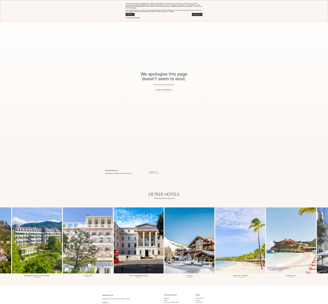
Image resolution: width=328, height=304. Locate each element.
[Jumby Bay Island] (240, 276)
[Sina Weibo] (174, 189)
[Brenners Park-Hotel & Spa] (37, 276)
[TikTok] (153, 189)
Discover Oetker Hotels (171, 302)
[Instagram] (157, 189)
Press (165, 300)
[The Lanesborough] (139, 276)
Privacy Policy (199, 298)
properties (143, 3)
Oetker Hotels (170, 295)
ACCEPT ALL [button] (197, 14)
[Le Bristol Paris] (88, 276)
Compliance (199, 302)
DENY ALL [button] (130, 14)
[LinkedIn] (167, 189)
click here (133, 8)
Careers (166, 298)
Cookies (197, 300)
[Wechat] (171, 189)
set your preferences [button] (133, 17)
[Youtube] (160, 189)
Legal (197, 295)
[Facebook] (164, 189)
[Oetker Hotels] (164, 196)
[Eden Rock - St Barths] (291, 276)
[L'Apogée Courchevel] (189, 276)
